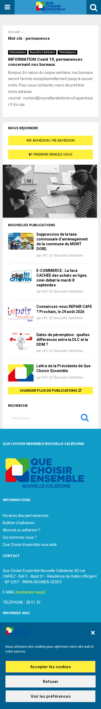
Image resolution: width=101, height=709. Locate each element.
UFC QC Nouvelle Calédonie (62, 255)
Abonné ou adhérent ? (21, 530)
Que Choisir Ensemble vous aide (30, 544)
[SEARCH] (85, 418)
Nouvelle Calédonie (42, 52)
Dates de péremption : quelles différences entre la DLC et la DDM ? (63, 340)
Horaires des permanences (25, 515)
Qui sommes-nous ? (20, 537)
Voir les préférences (51, 696)
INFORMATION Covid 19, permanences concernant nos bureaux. (45, 62)
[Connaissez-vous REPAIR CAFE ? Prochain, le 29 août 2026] (21, 313)
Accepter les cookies (50, 666)
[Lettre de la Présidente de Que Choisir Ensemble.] (21, 372)
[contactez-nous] (30, 592)
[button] (93, 632)
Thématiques (67, 52)
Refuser (50, 681)
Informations (17, 52)
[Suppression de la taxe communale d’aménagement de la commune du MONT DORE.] (21, 241)
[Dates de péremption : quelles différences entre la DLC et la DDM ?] (21, 341)
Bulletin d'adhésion (19, 523)
